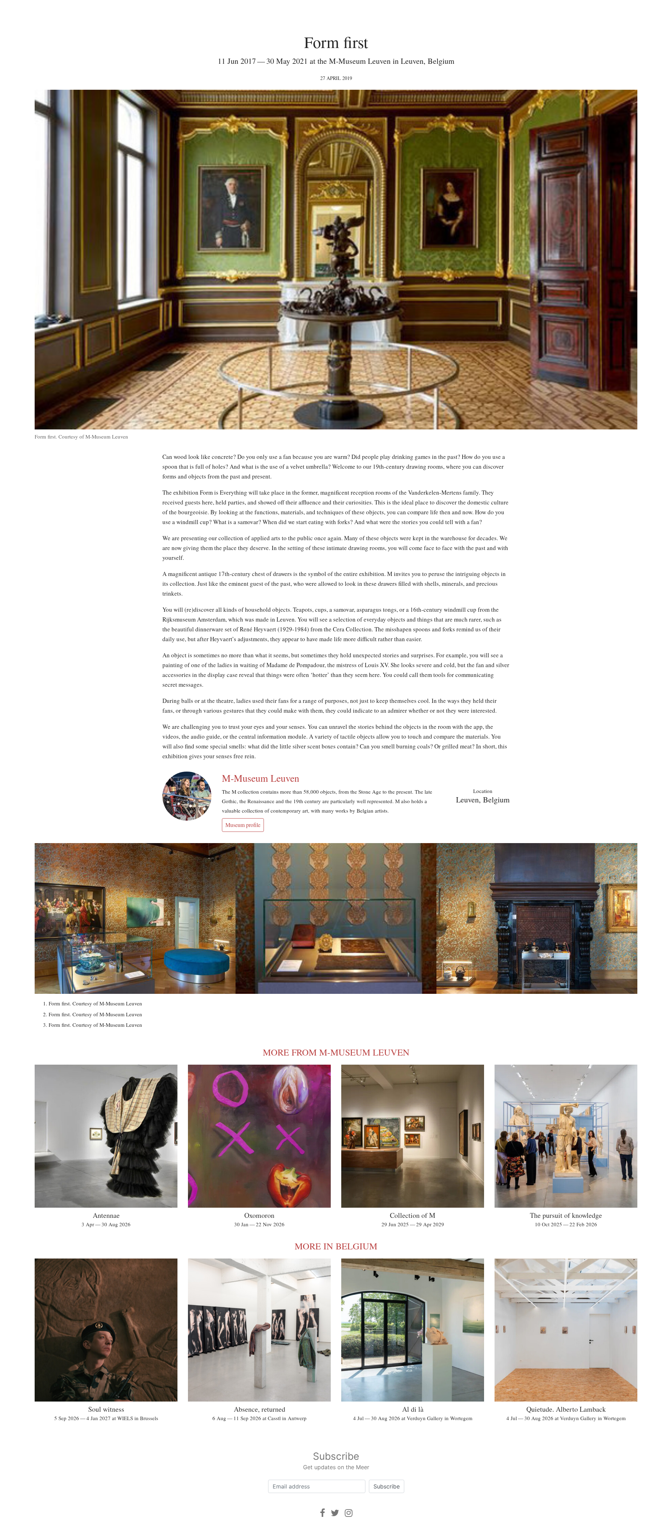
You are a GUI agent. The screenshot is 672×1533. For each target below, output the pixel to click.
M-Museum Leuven (260, 778)
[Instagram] (348, 1512)
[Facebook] (322, 1512)
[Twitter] (335, 1512)
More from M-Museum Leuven (336, 1052)
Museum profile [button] (242, 824)
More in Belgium (336, 1246)
